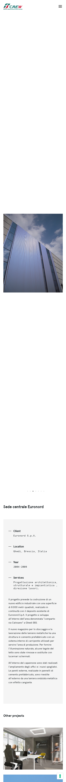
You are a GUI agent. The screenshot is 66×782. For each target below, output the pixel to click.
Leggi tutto (33, 749)
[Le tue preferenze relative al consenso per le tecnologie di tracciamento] (60, 776)
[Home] (14, 7)
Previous (18, 255)
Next (48, 255)
